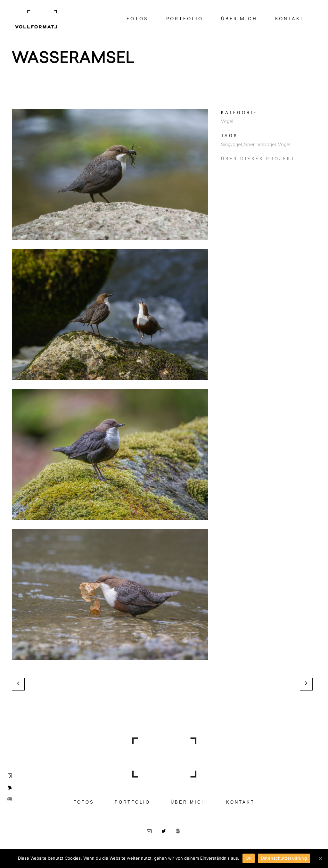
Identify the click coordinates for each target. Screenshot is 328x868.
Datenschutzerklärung (284, 858)
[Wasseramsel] (110, 244)
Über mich (188, 802)
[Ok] (320, 858)
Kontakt (240, 802)
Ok (248, 858)
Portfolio (132, 802)
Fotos (83, 802)
